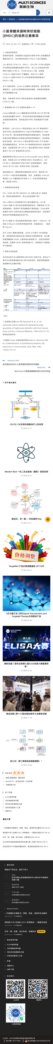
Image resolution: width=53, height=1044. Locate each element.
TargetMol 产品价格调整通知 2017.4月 (26, 566)
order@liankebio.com (21, 894)
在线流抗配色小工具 (12, 807)
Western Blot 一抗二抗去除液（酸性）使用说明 (26, 471)
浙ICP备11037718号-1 (14, 1041)
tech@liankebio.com (20, 902)
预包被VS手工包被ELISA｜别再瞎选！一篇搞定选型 (22, 832)
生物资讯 (25, 44)
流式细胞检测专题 (12, 800)
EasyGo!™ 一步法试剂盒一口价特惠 (18, 781)
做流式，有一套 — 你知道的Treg (26, 518)
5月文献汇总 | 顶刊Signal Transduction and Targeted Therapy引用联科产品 (26, 615)
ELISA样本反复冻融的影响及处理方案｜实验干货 (21, 842)
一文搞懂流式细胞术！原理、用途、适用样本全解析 (22, 828)
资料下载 (10, 969)
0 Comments (18, 916)
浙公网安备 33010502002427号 (39, 1041)
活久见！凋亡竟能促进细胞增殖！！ (26, 761)
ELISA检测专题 (10, 797)
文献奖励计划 (10, 785)
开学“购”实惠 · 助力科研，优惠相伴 (17, 837)
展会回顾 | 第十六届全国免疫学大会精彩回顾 (26, 713)
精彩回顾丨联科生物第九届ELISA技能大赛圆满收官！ (26, 665)
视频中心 (8, 811)
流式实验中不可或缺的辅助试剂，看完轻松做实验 (21, 846)
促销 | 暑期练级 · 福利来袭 (15, 778)
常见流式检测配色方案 (13, 804)
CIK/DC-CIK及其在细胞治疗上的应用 (26, 424)
